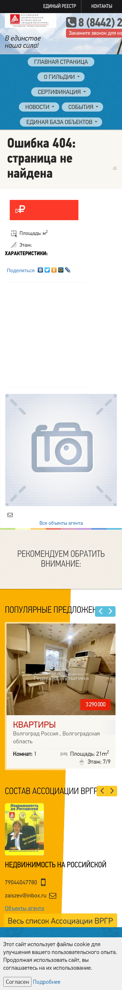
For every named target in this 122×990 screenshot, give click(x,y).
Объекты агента (24, 908)
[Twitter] (47, 268)
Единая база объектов (59, 122)
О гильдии (59, 77)
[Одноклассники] (54, 268)
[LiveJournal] (67, 268)
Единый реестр (59, 6)
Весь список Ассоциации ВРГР (60, 921)
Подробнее (47, 982)
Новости (37, 107)
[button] (100, 611)
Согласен (17, 981)
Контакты (101, 6)
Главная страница (61, 62)
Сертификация (59, 92)
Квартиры (34, 724)
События (80, 107)
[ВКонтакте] (40, 268)
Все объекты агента (61, 523)
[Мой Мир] (61, 268)
